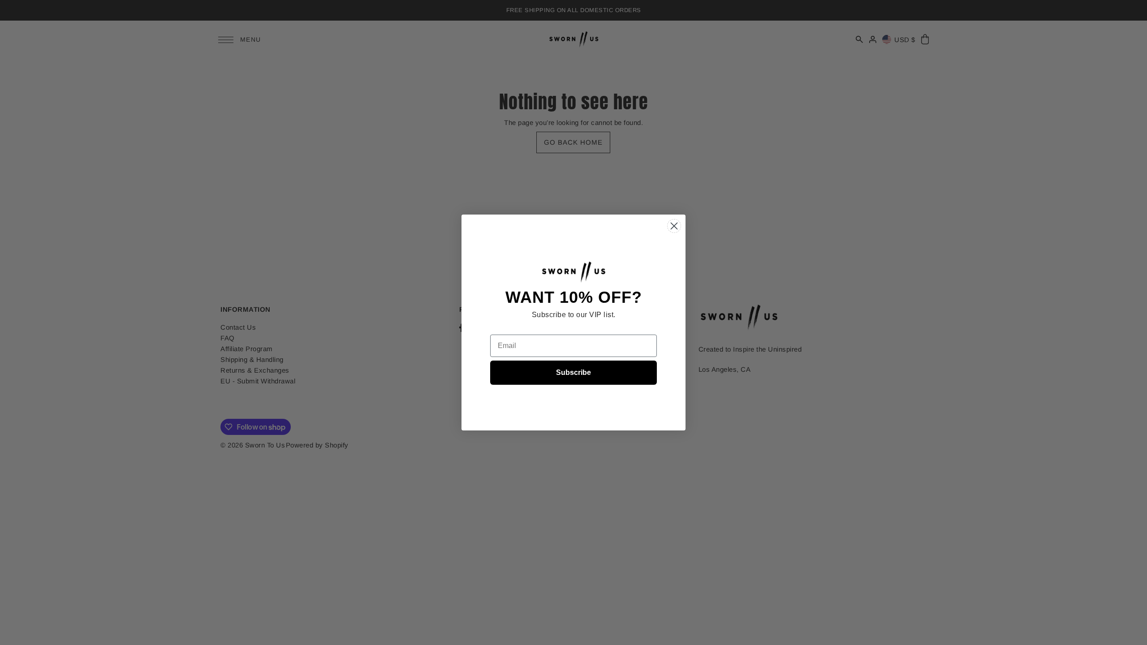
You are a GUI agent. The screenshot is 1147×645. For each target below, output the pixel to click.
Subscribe (573, 372)
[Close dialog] (674, 226)
